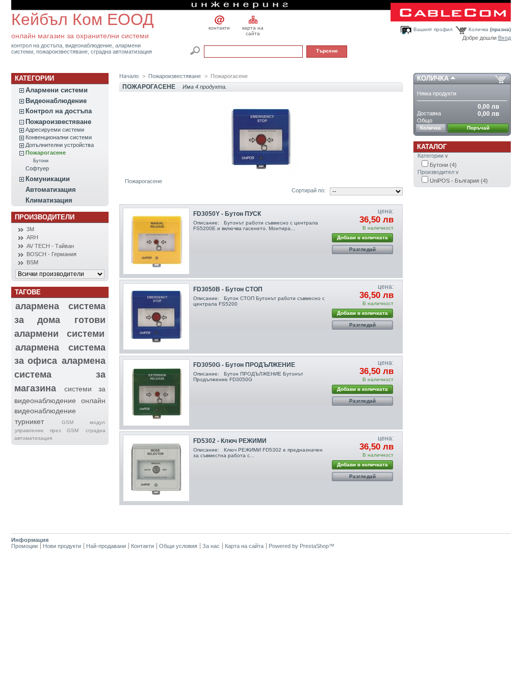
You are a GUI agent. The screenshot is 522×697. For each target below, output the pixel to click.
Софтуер (37, 168)
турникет (29, 421)
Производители (44, 217)
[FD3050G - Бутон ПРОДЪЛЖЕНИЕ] (156, 392)
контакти (219, 28)
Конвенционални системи (58, 137)
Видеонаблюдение (56, 101)
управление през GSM (47, 430)
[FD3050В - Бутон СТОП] (156, 316)
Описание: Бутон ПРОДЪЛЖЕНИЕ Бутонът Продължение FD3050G (248, 376)
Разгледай (362, 249)
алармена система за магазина (60, 374)
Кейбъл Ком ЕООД (82, 19)
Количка (489, 29)
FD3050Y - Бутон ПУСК (227, 213)
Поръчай (478, 128)
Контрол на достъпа (58, 111)
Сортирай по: (309, 190)
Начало (129, 76)
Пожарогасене (45, 153)
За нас (211, 546)
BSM (32, 262)
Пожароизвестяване (58, 122)
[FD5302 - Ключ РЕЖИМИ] (156, 468)
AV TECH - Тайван (50, 246)
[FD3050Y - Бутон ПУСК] (156, 241)
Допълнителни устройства (59, 145)
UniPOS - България (459, 181)
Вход (504, 38)
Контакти (142, 546)
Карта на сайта (244, 546)
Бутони (40, 160)
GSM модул (83, 422)
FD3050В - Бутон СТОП (228, 289)
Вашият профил (433, 29)
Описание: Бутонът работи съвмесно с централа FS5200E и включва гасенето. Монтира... (255, 225)
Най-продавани (106, 546)
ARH (32, 237)
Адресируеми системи (54, 130)
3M (30, 229)
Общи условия (178, 546)
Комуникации (47, 179)
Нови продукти (62, 546)
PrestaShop (314, 546)
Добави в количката (362, 237)
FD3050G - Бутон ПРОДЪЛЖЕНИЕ (244, 364)
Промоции (24, 546)
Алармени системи (56, 90)
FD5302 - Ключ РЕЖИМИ (230, 440)
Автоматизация (50, 189)
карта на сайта (253, 29)
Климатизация (48, 200)
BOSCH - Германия (51, 254)
